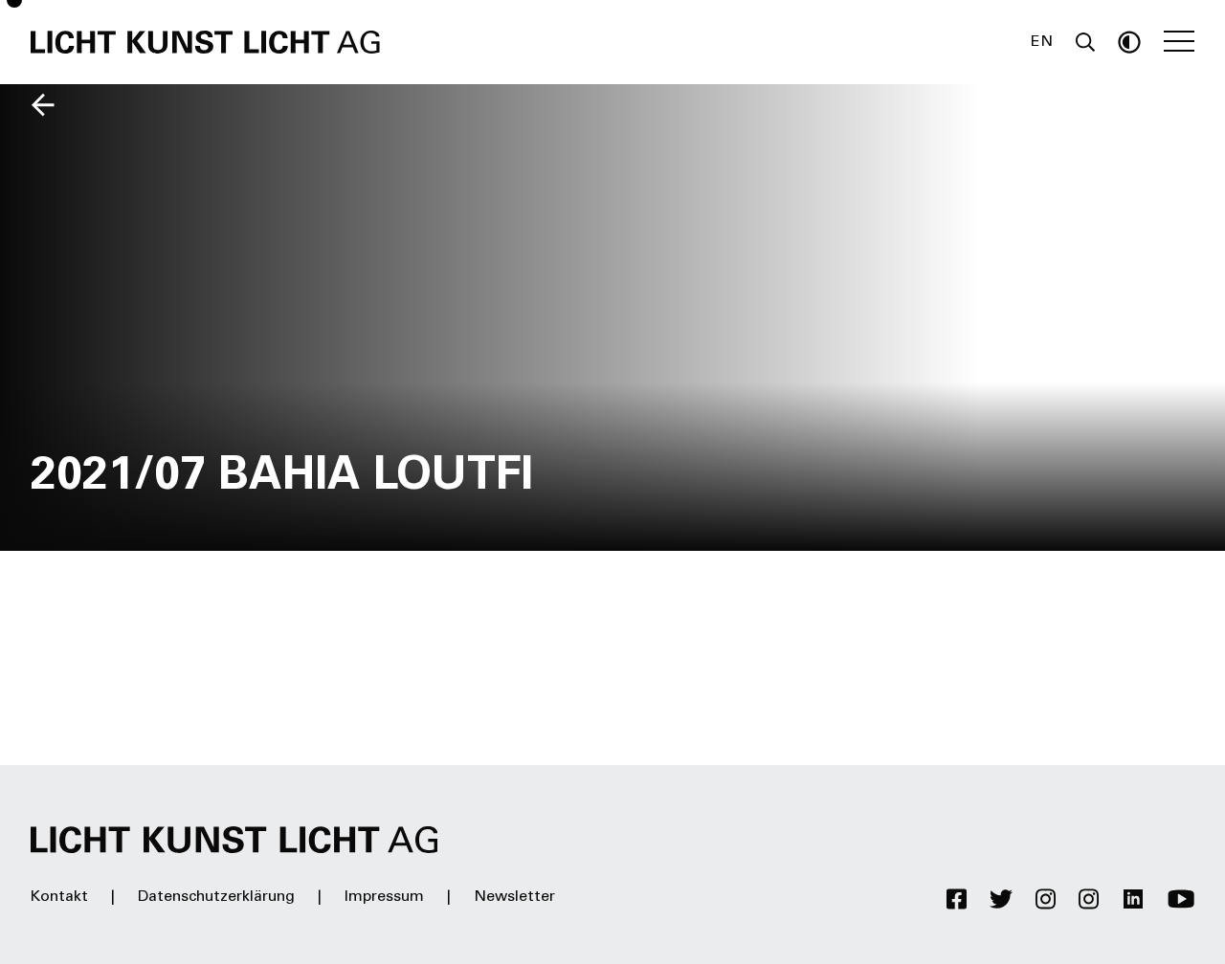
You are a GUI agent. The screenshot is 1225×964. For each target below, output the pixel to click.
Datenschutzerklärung (216, 897)
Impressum (384, 897)
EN (1042, 42)
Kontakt (59, 897)
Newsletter (514, 897)
